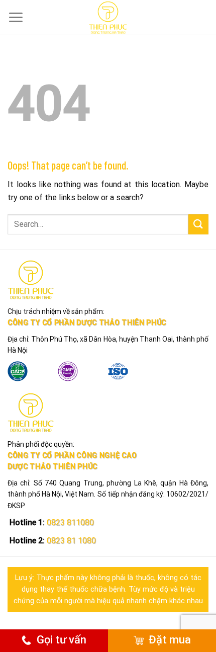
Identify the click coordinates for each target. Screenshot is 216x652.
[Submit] (198, 224)
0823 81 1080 (70, 540)
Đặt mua (170, 639)
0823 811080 (69, 522)
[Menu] (16, 17)
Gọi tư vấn (61, 639)
